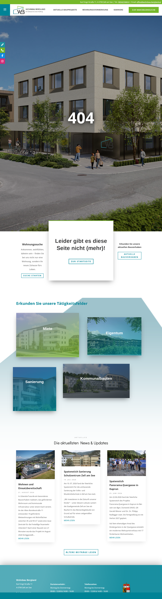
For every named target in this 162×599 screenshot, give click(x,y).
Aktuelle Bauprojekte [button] (65, 10)
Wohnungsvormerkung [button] (95, 10)
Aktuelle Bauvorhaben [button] (129, 255)
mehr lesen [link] (23, 538)
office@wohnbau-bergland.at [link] (149, 2)
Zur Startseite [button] (81, 261)
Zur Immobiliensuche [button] (143, 9)
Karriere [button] (118, 10)
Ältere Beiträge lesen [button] (81, 552)
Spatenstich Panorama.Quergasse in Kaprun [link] (123, 485)
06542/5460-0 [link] (123, 2)
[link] (29, 14)
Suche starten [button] (32, 275)
